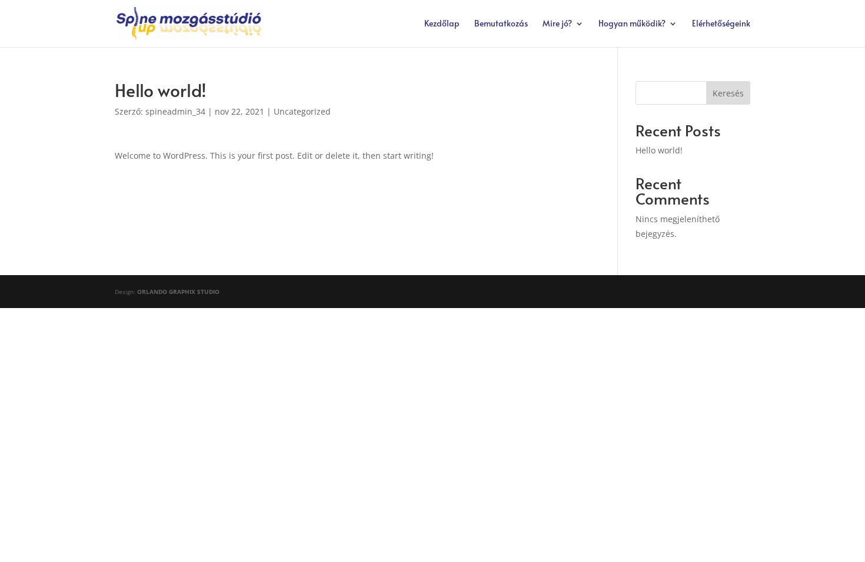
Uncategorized (302, 111)
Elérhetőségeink (721, 24)
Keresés (728, 93)
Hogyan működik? (632, 24)
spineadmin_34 (175, 111)
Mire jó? (557, 24)
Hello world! (659, 150)
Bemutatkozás (501, 24)
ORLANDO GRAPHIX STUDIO (178, 291)
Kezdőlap (442, 24)
